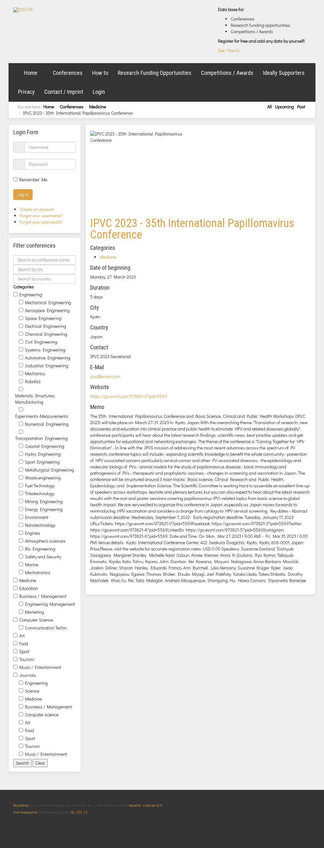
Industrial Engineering (46, 366)
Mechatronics (37, 572)
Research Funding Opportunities (154, 72)
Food (23, 644)
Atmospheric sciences (45, 541)
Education (28, 588)
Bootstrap (21, 805)
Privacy (26, 91)
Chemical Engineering (46, 334)
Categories (23, 287)
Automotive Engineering (47, 358)
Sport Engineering (42, 462)
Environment (36, 517)
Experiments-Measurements (41, 416)
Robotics (33, 381)
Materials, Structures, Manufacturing (35, 399)
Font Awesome (25, 812)
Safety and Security (43, 557)
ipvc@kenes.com (105, 376)
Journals (27, 675)
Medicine (97, 107)
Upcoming (284, 107)
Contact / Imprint (63, 91)
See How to (229, 50)
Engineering (30, 295)
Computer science (42, 715)
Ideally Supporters (284, 72)
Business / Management (42, 596)
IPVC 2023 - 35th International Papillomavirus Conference (192, 229)
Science (32, 691)
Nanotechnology (40, 525)
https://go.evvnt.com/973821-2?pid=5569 (128, 396)
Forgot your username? (41, 216)
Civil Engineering (41, 342)
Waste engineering (43, 478)
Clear (40, 763)
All (269, 107)
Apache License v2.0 (145, 805)
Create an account (37, 209)
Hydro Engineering (43, 454)
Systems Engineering (45, 350)
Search (22, 763)
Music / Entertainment (40, 667)
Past (301, 107)
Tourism (26, 659)
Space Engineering (43, 318)
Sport (24, 651)
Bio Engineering (40, 549)
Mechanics (35, 373)
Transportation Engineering (41, 438)
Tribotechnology (39, 493)
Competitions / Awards (227, 72)
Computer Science (36, 620)
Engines (32, 533)
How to (100, 72)
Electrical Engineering (45, 326)
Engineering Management (50, 604)
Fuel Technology (39, 486)
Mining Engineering (44, 501)
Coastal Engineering (44, 446)
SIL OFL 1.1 (78, 812)
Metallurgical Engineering (49, 470)
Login (99, 91)
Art (22, 636)
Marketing (34, 612)
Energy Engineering (44, 509)
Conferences (68, 72)
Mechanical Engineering (48, 302)
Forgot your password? (41, 222)
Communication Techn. (46, 628)
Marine (31, 565)
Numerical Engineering (47, 424)
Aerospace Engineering (47, 310)
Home (30, 72)
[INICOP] (23, 9)
